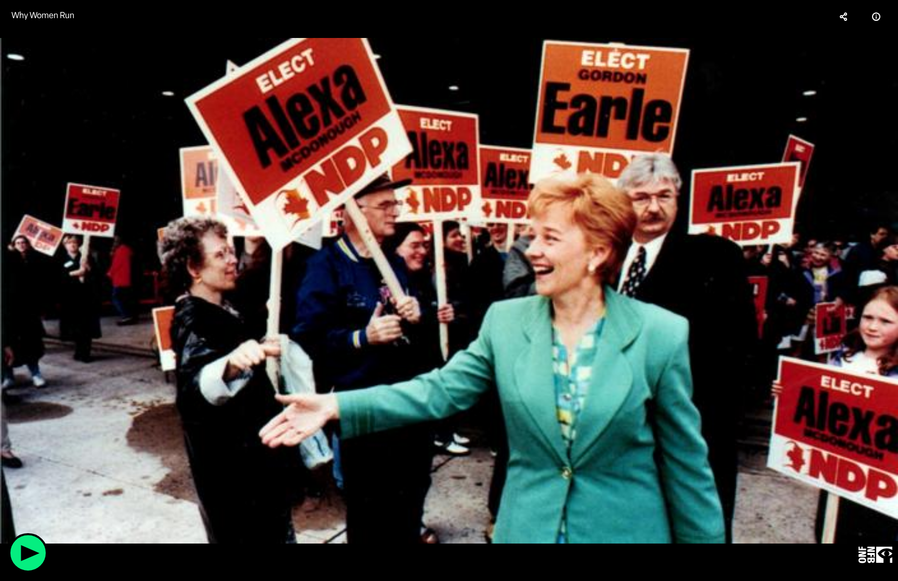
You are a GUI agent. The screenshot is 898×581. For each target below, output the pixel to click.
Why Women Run (42, 15)
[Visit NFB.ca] (875, 555)
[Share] (844, 16)
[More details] (876, 16)
